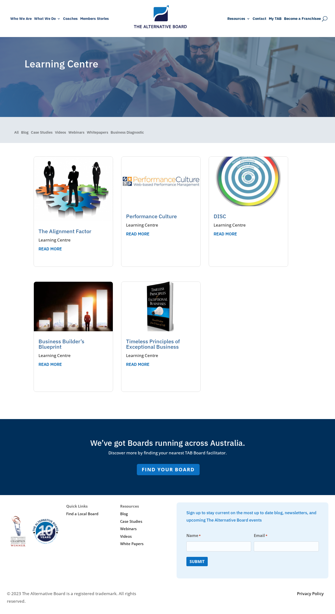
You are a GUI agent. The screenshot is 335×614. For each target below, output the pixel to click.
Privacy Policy (310, 593)
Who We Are (21, 19)
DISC (220, 216)
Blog (24, 133)
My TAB (275, 19)
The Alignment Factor (65, 231)
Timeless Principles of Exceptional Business (153, 344)
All (16, 133)
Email (260, 535)
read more (50, 249)
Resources (236, 19)
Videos (60, 133)
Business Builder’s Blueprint (61, 344)
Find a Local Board (82, 513)
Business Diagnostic (127, 133)
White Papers (131, 543)
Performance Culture (151, 216)
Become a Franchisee (302, 19)
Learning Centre (55, 240)
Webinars (76, 133)
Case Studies (41, 133)
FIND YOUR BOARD (168, 469)
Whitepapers (97, 133)
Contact (259, 19)
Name (193, 535)
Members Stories (94, 19)
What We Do (45, 19)
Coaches (70, 19)
